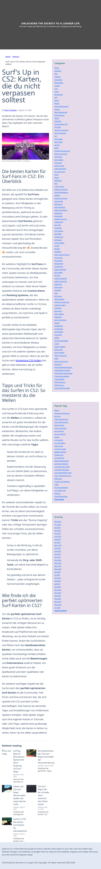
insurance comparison (62, 413)
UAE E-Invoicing (59, 382)
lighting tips (58, 213)
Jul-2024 (57, 584)
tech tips (57, 275)
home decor (58, 261)
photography (58, 264)
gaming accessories (61, 130)
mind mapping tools (61, 419)
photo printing (59, 425)
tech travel (58, 296)
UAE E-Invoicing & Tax (61, 255)
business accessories (61, 302)
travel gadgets (59, 243)
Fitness (56, 68)
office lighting (59, 314)
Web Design (58, 95)
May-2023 (57, 545)
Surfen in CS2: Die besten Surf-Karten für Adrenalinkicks (20, 825)
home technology (60, 320)
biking (56, 148)
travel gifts (58, 228)
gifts (55, 184)
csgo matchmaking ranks (63, 473)
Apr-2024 (57, 578)
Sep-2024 (57, 531)
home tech (58, 364)
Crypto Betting (59, 379)
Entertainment (59, 115)
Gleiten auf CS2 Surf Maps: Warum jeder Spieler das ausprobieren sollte (19, 795)
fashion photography (61, 461)
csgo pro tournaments (62, 482)
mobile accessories (61, 189)
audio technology (60, 169)
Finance (57, 109)
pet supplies (58, 273)
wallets (56, 338)
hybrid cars (58, 479)
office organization (60, 210)
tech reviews (58, 231)
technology (58, 157)
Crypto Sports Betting (61, 376)
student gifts (58, 222)
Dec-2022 (57, 590)
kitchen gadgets (59, 347)
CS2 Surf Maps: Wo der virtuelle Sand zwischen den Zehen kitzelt (43, 795)
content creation (60, 305)
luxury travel (58, 446)
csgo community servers (62, 476)
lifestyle (57, 249)
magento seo (58, 455)
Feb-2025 (57, 596)
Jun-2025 (57, 608)
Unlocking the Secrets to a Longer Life (50, 23)
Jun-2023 (57, 528)
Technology (58, 80)
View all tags (59, 499)
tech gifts (57, 225)
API (55, 136)
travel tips (57, 308)
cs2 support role (60, 490)
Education (57, 121)
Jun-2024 (57, 542)
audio (56, 359)
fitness (56, 178)
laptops (56, 323)
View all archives (60, 611)
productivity (58, 216)
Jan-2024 (57, 557)
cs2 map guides (59, 443)
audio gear (58, 284)
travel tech (58, 335)
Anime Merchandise (61, 341)
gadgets (57, 195)
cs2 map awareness (61, 488)
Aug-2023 (57, 551)
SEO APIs (57, 127)
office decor (58, 204)
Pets (55, 74)
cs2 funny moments (61, 464)
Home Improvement (61, 106)
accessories (58, 258)
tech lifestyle (58, 332)
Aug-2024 (57, 536)
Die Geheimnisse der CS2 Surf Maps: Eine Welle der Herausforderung (46, 757)
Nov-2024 (57, 522)
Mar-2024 (57, 560)
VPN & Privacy (59, 385)
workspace (58, 240)
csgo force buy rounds (62, 467)
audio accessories (60, 281)
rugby (56, 485)
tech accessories (60, 133)
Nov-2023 (57, 563)
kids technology (59, 207)
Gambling (57, 252)
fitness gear (58, 287)
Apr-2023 (57, 554)
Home (7, 56)
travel (56, 175)
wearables (58, 234)
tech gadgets (58, 160)
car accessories (59, 172)
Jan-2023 (57, 572)
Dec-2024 (57, 593)
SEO (55, 98)
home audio (58, 139)
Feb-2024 (57, 581)
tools (56, 293)
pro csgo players (60, 434)
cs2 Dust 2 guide (60, 449)
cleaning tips (58, 267)
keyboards (58, 317)
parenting (57, 290)
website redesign (60, 452)
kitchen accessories (61, 361)
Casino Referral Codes (62, 388)
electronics (58, 311)
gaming (57, 145)
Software (57, 77)
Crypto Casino (59, 186)
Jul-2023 (57, 575)
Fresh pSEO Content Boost (63, 373)
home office (58, 142)
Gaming (15, 56)
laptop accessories (60, 198)
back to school (59, 166)
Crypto (56, 344)
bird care (57, 416)
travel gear (58, 163)
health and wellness (61, 192)
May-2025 (57, 605)
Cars (56, 89)
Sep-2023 (57, 587)
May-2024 (57, 569)
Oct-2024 (57, 548)
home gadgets (59, 353)
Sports (56, 100)
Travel (56, 92)
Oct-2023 (57, 533)
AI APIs (56, 246)
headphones (58, 326)
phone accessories (60, 154)
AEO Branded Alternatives (63, 367)
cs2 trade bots (59, 458)
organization (58, 329)
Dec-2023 (57, 525)
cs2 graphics (58, 440)
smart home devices (61, 422)
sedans (56, 437)
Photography (58, 83)
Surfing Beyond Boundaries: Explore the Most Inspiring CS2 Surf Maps (19, 761)
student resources (60, 219)
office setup (58, 350)
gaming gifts (58, 201)
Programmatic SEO (60, 124)
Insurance (57, 71)
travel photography (60, 496)
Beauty (56, 103)
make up (57, 493)
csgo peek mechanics (61, 470)
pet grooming (59, 431)
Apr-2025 (57, 599)
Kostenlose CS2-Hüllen (28, 360)
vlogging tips (58, 237)
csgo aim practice (60, 428)
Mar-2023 (57, 566)
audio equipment (60, 270)
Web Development (60, 112)
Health (56, 118)
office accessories (60, 356)
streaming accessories (62, 151)
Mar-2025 (57, 602)
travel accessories (60, 278)
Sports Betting (59, 299)
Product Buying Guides (62, 370)
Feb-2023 (57, 539)
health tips (58, 181)
